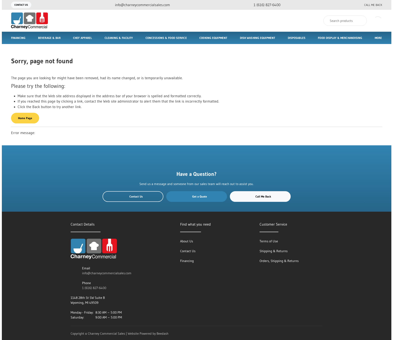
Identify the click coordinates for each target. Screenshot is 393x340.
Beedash (162, 333)
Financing (18, 38)
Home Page (25, 118)
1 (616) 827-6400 (94, 288)
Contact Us (21, 4)
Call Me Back (373, 5)
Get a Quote (199, 196)
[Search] (361, 21)
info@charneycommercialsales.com (106, 273)
